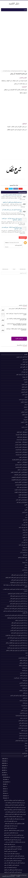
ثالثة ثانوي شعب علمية (23, 527)
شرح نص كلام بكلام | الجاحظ (9, 844)
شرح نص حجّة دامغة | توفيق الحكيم (10, 825)
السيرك (25, 409)
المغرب (26, 429)
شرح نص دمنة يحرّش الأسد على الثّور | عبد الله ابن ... (14, 818)
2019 (5, 774)
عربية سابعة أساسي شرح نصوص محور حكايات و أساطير (16, 650)
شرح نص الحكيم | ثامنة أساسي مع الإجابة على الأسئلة (14, 800)
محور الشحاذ (25, 680)
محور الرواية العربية (23, 672)
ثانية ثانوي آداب (24, 542)
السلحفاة (25, 407)
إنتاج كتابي (25, 379)
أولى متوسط (25, 377)
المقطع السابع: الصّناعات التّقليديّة (21, 492)
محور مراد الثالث (24, 730)
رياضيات (25, 567)
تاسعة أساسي (24, 512)
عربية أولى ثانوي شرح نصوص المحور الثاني (19, 579)
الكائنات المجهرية (24, 422)
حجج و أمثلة (25, 554)
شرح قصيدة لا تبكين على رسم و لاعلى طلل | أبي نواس (14, 862)
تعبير (26, 514)
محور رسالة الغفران (23, 713)
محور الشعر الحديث (23, 685)
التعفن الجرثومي (24, 392)
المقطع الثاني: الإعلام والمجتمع (21, 467)
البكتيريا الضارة (24, 384)
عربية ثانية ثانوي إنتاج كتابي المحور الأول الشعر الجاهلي (17, 606)
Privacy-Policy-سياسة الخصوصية (8, 876)
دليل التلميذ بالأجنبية (19, 338)
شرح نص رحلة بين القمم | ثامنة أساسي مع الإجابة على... (15, 807)
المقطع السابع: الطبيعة (23, 494)
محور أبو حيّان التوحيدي (23, 657)
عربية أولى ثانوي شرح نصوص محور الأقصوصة (18, 582)
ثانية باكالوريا (25, 537)
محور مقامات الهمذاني (23, 738)
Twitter (10, 188)
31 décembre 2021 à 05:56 (14, 242)
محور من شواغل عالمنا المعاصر (21, 740)
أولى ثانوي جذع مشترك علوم (21, 374)
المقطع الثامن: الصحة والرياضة (21, 454)
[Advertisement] (14, 26)
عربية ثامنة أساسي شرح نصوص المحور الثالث (18, 596)
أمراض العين (25, 359)
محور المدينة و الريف (23, 700)
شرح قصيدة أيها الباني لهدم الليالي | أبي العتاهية (12, 202)
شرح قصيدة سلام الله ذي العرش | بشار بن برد (12, 194)
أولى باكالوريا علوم (23, 366)
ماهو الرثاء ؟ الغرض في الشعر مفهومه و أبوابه (13, 848)
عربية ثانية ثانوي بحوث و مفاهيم (21, 620)
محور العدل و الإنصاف (23, 690)
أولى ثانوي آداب (24, 371)
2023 (5, 765)
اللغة (26, 424)
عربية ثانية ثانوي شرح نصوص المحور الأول (19, 622)
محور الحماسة (24, 670)
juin (5, 786)
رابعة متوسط (24, 562)
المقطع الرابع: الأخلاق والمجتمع (21, 484)
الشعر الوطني (24, 414)
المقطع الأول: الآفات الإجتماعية (21, 434)
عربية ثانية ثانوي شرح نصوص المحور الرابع (19, 632)
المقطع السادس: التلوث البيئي (21, 499)
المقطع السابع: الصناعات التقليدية (21, 489)
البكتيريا (25, 382)
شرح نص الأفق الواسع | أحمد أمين (10, 821)
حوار (26, 559)
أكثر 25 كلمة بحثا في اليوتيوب (21, 356)
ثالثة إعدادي (25, 519)
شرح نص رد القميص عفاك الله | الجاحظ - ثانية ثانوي (14, 830)
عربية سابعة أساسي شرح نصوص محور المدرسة (18, 645)
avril (5, 791)
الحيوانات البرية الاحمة (23, 399)
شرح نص (25, 572)
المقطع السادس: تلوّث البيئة (22, 502)
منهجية (26, 743)
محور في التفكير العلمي (22, 720)
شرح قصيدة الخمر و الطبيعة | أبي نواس (11, 865)
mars (6, 793)
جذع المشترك (24, 549)
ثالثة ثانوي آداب (24, 524)
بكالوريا (26, 509)
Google (20, 188)
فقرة (26, 652)
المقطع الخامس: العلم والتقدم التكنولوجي (19, 477)
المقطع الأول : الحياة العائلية (22, 432)
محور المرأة (25, 703)
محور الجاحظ (24, 667)
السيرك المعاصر (24, 412)
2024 (5, 763)
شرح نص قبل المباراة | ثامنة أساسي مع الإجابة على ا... (14, 802)
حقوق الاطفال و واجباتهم (22, 557)
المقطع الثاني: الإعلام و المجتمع (21, 464)
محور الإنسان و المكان (23, 665)
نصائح (26, 748)
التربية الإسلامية (24, 389)
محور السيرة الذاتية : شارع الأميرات (20, 677)
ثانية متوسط (25, 547)
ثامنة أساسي (24, 532)
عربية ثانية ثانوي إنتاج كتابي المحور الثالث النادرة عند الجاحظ (16, 608)
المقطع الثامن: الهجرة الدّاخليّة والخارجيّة (19, 459)
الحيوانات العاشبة (24, 402)
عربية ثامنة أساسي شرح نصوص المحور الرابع (18, 603)
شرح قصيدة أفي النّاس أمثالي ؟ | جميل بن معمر (17, 308)
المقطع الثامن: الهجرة (23, 457)
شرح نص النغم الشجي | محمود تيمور (11, 832)
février (6, 795)
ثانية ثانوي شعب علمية (23, 544)
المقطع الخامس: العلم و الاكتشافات (20, 474)
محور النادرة (25, 708)
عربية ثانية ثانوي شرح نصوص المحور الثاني (19, 627)
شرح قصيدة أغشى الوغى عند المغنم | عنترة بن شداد (14, 855)
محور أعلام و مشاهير (23, 662)
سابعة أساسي (24, 569)
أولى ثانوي (25, 369)
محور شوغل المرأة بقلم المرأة (21, 715)
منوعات (25, 745)
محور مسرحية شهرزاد (23, 733)
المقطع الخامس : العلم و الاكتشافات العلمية (19, 472)
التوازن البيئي (24, 394)
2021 (5, 770)
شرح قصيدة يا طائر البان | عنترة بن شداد (12, 853)
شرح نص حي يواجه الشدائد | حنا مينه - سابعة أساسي (14, 837)
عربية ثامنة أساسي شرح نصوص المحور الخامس (18, 601)
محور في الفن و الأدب (23, 725)
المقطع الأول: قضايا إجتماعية (22, 439)
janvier (6, 798)
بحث (26, 507)
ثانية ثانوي (25, 539)
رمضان (26, 564)
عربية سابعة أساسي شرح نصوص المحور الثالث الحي (17, 637)
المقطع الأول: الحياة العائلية (22, 437)
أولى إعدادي (25, 361)
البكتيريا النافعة (24, 387)
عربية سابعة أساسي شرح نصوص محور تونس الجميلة (17, 647)
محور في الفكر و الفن (23, 723)
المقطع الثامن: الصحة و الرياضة (21, 452)
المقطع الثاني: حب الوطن (22, 469)
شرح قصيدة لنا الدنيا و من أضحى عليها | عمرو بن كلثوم (14, 858)
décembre (7, 777)
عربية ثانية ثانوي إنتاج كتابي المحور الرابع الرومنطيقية (17, 617)
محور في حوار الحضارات (22, 728)
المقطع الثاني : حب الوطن (22, 462)
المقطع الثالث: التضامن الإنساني (21, 444)
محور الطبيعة (24, 688)
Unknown (7, 242)
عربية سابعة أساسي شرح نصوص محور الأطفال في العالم (16, 642)
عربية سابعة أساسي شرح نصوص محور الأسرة (18, 640)
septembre (6, 781)
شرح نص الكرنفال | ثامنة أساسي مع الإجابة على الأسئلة (14, 809)
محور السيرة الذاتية (23, 675)
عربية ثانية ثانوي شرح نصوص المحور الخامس (18, 630)
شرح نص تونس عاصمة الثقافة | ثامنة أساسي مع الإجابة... (15, 814)
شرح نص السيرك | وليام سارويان (10, 828)
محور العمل (25, 693)
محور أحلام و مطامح (23, 660)
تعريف (26, 517)
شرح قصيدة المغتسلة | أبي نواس (10, 867)
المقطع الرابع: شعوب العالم (22, 487)
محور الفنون (25, 698)
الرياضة (26, 404)
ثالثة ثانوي (25, 522)
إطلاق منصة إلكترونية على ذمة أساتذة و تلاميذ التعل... (14, 823)
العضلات (25, 417)
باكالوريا (25, 504)
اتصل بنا (18, 876)
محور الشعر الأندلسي (23, 682)
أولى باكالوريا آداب (23, 364)
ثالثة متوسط (25, 529)
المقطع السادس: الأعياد (22, 497)
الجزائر (26, 397)
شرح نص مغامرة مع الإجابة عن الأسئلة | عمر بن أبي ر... (14, 842)
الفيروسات (25, 419)
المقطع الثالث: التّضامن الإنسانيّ (21, 447)
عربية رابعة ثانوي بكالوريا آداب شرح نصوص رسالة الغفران (16, 635)
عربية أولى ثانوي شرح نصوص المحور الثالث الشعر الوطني (16, 577)
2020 (5, 772)
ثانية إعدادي (25, 534)
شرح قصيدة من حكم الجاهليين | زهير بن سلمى (13, 846)
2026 (5, 758)
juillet (5, 784)
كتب (26, 655)
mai (5, 788)
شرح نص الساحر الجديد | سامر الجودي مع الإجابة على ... (14, 811)
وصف (26, 750)
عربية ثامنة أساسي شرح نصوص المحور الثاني (18, 598)
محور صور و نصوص (23, 718)
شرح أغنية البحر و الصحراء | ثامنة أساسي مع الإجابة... (14, 804)
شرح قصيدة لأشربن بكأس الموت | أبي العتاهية (13, 872)
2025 (5, 761)
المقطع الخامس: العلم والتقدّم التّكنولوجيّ (19, 479)
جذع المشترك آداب (23, 552)
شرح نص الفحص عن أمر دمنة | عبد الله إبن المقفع (13, 835)
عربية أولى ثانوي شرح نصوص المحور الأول (19, 574)
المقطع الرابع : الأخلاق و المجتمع (21, 482)
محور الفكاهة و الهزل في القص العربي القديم (18, 695)
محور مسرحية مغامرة (23, 735)
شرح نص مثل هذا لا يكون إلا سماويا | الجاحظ (12, 839)
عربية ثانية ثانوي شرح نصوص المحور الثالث (19, 625)
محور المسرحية (24, 705)
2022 (5, 767)
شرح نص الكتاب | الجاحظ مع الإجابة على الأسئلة (13, 816)
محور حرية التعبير (24, 710)
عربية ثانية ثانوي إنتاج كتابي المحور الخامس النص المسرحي (16, 615)
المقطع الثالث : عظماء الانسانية (21, 442)
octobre (5, 779)
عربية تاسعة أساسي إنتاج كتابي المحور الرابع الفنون (17, 593)
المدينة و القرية (24, 427)
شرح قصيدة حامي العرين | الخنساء (10, 851)
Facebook (16, 188)
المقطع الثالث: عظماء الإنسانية (21, 449)
